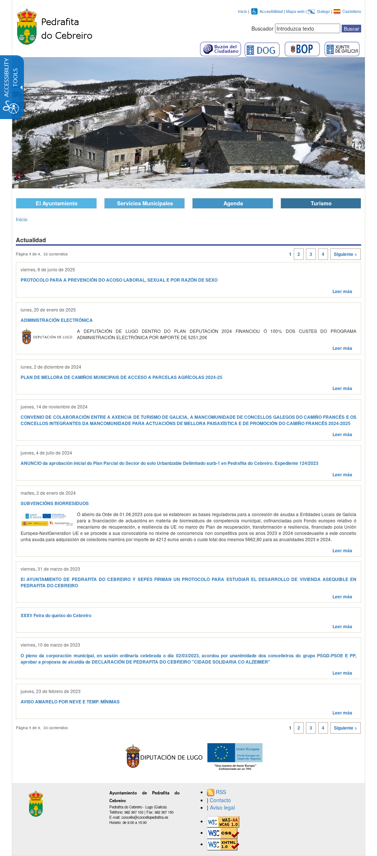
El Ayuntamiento (57, 203)
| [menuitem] (219, 800)
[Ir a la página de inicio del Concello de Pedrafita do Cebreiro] (54, 24)
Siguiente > (345, 254)
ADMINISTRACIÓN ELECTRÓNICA (57, 320)
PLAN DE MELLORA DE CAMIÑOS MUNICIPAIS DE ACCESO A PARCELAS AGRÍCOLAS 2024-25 (121, 377)
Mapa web (296, 11)
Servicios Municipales (145, 203)
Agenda (233, 203)
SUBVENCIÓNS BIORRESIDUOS (55, 503)
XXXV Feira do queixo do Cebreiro (56, 615)
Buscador (262, 28)
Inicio (242, 11)
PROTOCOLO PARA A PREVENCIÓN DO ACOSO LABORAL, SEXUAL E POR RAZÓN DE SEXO (119, 280)
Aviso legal (222, 807)
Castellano (351, 11)
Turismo (321, 203)
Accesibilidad (272, 11)
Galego (324, 11)
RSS (221, 792)
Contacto (220, 800)
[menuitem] (284, 792)
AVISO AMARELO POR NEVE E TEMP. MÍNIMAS (70, 702)
